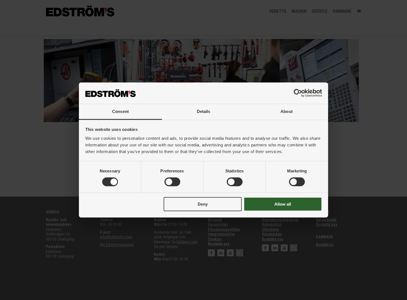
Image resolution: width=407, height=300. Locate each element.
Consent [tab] (120, 111)
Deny (203, 204)
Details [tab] (203, 111)
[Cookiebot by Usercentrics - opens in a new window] (298, 93)
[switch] (172, 181)
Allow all (282, 204)
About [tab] (286, 111)
